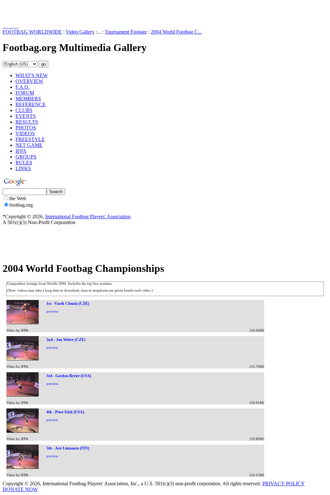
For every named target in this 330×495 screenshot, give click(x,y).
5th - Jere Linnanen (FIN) (67, 448)
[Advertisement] (40, 12)
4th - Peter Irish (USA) (65, 412)
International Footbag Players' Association (88, 216)
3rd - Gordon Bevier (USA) (68, 376)
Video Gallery (80, 32)
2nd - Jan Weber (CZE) (65, 339)
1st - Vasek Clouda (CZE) (67, 303)
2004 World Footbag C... (176, 32)
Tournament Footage (126, 32)
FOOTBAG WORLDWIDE (32, 32)
